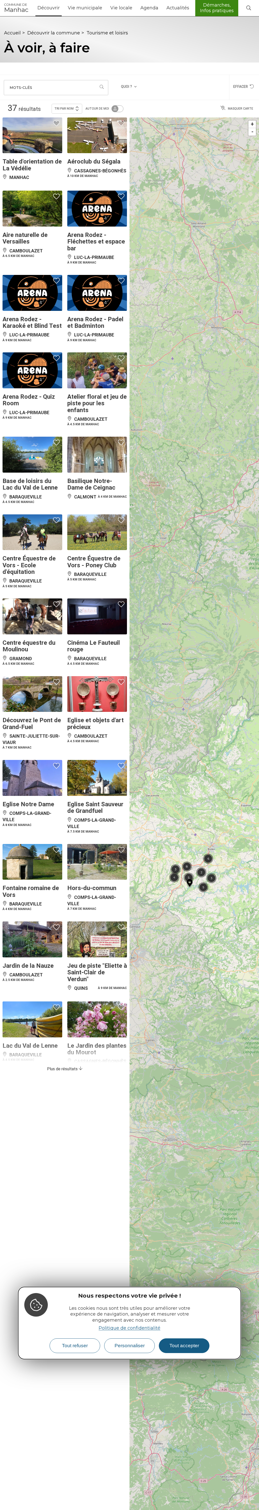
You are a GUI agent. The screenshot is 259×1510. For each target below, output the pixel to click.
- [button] (252, 132)
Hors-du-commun (91, 888)
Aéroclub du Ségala (93, 161)
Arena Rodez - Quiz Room (29, 400)
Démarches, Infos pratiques (217, 7)
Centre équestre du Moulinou (29, 646)
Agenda (149, 8)
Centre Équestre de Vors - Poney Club (93, 562)
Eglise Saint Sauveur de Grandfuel (95, 807)
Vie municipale (85, 8)
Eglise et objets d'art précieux (95, 723)
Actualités (177, 8)
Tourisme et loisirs (107, 33)
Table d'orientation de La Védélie (32, 165)
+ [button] (252, 124)
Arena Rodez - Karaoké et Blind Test (32, 322)
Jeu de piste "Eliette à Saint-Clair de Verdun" (97, 972)
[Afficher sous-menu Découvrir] (62, 8)
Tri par (64, 108)
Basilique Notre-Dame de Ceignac (91, 484)
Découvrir (48, 8)
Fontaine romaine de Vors (31, 891)
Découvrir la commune (53, 33)
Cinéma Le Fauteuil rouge (93, 646)
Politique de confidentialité (129, 1328)
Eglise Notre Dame (28, 804)
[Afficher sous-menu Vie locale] (134, 8)
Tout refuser (75, 1345)
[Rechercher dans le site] (248, 8)
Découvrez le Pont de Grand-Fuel (32, 723)
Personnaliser (130, 1345)
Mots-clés (21, 87)
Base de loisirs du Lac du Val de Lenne (30, 484)
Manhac (16, 8)
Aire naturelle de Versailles (25, 238)
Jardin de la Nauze (28, 965)
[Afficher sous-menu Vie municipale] (104, 8)
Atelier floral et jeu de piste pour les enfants (97, 403)
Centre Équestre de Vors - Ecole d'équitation (29, 565)
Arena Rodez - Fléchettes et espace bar (96, 241)
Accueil (12, 33)
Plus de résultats (63, 1068)
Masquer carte (240, 108)
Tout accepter (184, 1345)
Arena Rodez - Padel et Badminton (95, 322)
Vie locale (121, 8)
